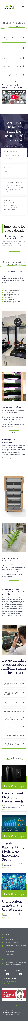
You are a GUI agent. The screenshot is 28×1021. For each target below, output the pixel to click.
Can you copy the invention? (13, 735)
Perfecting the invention (11, 75)
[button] (23, 7)
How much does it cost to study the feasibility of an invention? (12, 693)
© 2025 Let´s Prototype (9, 981)
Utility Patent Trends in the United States (12, 905)
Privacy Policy (6, 983)
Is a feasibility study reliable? (12, 711)
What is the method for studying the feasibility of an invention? (12, 745)
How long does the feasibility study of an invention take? (13, 727)
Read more (5, 809)
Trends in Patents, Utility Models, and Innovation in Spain (13, 851)
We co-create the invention (12, 58)
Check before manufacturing (13, 66)
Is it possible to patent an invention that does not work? (13, 718)
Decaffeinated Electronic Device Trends (12, 797)
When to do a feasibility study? (11, 703)
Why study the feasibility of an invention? (13, 684)
